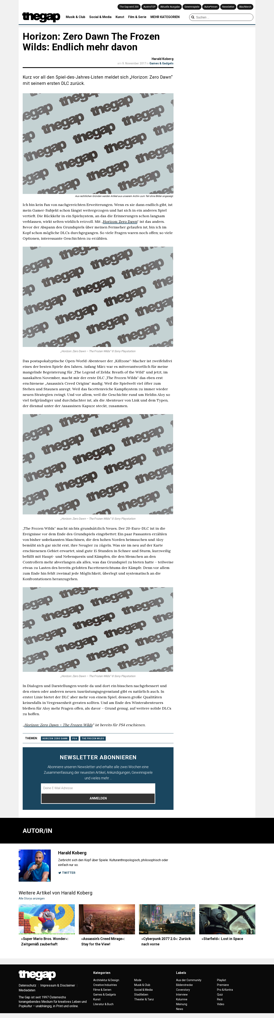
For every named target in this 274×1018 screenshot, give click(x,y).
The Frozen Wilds (93, 738)
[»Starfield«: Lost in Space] (227, 919)
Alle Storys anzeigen (32, 898)
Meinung (181, 1004)
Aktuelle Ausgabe (170, 6)
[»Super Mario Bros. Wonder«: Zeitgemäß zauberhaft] (47, 919)
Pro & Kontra (225, 989)
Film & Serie (137, 17)
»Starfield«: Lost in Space (222, 939)
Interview (182, 994)
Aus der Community (188, 980)
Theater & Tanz (144, 999)
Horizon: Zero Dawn (120, 221)
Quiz (220, 994)
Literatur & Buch (103, 1004)
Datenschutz (27, 985)
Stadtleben (141, 994)
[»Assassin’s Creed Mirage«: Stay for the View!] (107, 919)
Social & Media (100, 17)
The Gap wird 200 (129, 6)
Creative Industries (105, 985)
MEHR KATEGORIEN (165, 17)
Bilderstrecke (184, 985)
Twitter (68, 873)
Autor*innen (210, 6)
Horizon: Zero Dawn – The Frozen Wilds (58, 725)
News (179, 1009)
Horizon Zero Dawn (55, 738)
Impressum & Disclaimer (57, 985)
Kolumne (181, 999)
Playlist (221, 980)
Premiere (223, 985)
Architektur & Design (106, 980)
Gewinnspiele (192, 6)
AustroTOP (149, 6)
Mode (137, 980)
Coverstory (183, 989)
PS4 (74, 738)
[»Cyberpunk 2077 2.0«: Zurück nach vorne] (167, 919)
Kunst (120, 17)
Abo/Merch (245, 6)
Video (220, 1004)
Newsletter (228, 6)
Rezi (220, 999)
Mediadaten (27, 990)
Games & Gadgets (161, 63)
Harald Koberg (163, 59)
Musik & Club (75, 17)
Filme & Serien (102, 989)
